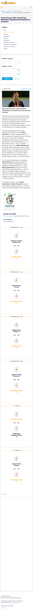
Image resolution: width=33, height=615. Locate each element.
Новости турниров (9, 32)
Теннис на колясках (9, 46)
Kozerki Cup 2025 (26, 89)
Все (5, 30)
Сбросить (17, 78)
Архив (5, 48)
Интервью (7, 36)
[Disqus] (16, 522)
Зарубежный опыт (9, 42)
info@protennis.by (15, 602)
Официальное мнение (10, 44)
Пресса (6, 38)
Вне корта (6, 40)
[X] (5, 494)
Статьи (6, 34)
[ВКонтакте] (3, 494)
